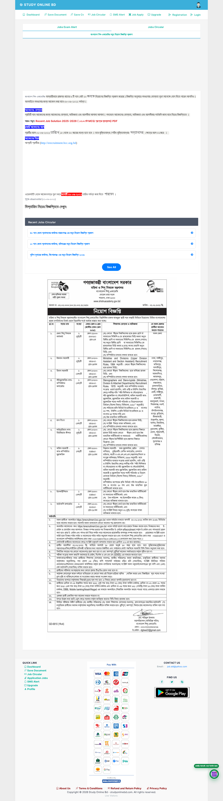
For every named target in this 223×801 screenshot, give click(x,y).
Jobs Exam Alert (67, 27)
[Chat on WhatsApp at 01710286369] (214, 775)
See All (111, 267)
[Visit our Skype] (182, 682)
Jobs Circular (156, 27)
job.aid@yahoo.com (177, 666)
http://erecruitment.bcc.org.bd (58, 142)
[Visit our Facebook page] (161, 682)
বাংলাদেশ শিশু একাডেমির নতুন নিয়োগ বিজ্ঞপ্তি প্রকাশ (112, 34)
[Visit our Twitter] (171, 682)
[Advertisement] (112, 65)
